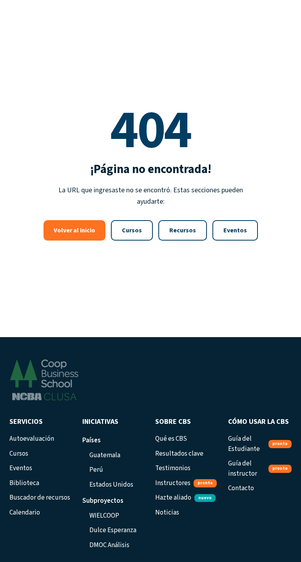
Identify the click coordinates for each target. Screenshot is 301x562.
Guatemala (104, 455)
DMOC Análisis (109, 545)
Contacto (241, 488)
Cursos (132, 230)
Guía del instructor (258, 468)
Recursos (182, 230)
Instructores (184, 483)
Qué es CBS (171, 438)
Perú (96, 469)
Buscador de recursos (39, 497)
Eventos (235, 230)
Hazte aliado (183, 497)
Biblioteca (24, 483)
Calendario (24, 512)
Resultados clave (179, 453)
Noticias (167, 512)
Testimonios (172, 468)
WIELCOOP (104, 515)
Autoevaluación (31, 438)
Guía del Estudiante (258, 444)
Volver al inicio (74, 230)
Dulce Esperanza (112, 530)
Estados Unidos (111, 484)
